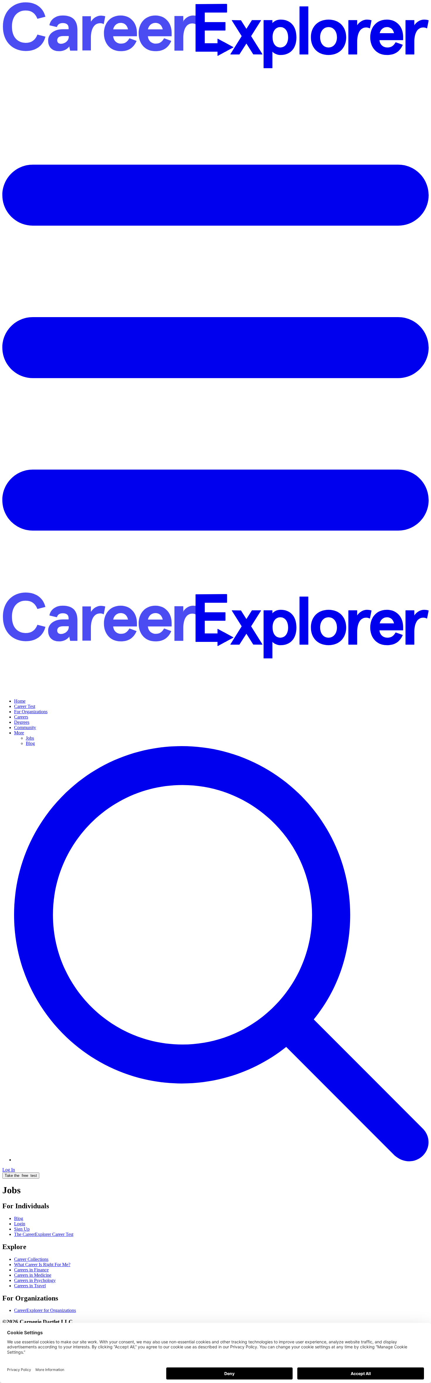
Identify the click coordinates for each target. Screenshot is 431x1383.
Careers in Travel (30, 1285)
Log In (8, 1169)
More (19, 732)
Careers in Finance (31, 1269)
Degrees (21, 722)
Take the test (21, 1175)
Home (20, 701)
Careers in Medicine (32, 1275)
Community (25, 727)
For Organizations (30, 711)
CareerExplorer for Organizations (45, 1310)
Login (19, 1223)
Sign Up (22, 1228)
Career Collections (31, 1259)
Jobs (30, 738)
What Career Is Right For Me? (42, 1264)
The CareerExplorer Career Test (43, 1234)
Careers (21, 716)
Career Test (24, 706)
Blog (30, 743)
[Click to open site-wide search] (221, 1159)
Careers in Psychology (35, 1280)
